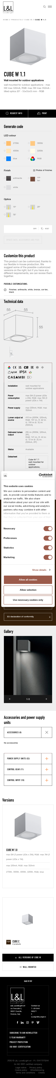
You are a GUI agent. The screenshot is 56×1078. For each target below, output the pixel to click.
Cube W (28, 20)
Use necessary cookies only (28, 600)
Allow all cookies (28, 579)
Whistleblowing (37, 1070)
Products (16, 20)
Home (6, 20)
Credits (41, 1073)
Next (46, 699)
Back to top (28, 981)
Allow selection (28, 590)
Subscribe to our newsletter (23, 1033)
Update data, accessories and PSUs (22, 240)
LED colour (10, 135)
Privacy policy (35, 1068)
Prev (10, 699)
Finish (7, 170)
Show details (39, 570)
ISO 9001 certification (20, 1047)
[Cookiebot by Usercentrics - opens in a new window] (39, 475)
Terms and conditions (25, 1073)
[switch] (48, 538)
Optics (7, 199)
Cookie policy (21, 1070)
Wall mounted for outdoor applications (24, 80)
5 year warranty (18, 1037)
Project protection (19, 1042)
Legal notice (20, 1068)
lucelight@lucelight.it (38, 1017)
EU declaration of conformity (20, 617)
